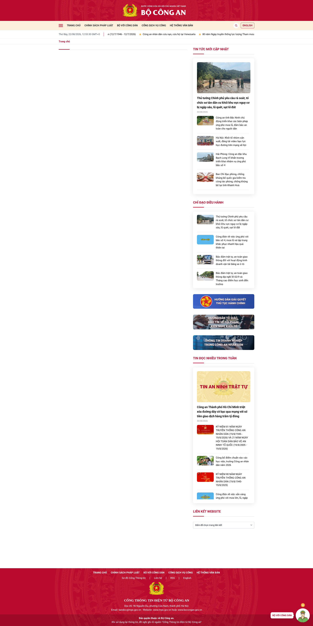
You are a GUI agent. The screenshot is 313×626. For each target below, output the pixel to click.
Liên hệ (158, 578)
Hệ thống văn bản (181, 25)
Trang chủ (74, 25)
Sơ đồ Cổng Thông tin (134, 578)
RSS (172, 578)
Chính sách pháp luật (98, 25)
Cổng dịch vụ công (154, 25)
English (187, 578)
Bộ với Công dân (127, 25)
